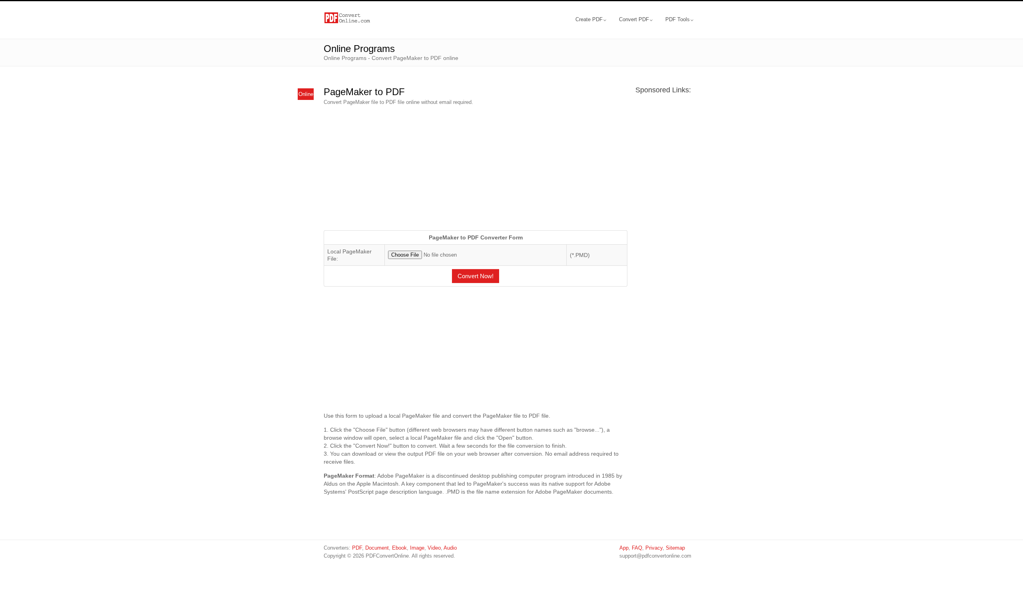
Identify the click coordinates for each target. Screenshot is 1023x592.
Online (306, 94)
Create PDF (589, 19)
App (624, 548)
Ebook (399, 548)
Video (434, 548)
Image (417, 548)
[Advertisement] (475, 168)
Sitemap (675, 548)
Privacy (654, 548)
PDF (357, 548)
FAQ (637, 548)
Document (377, 548)
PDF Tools (677, 19)
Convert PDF (634, 19)
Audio (450, 548)
